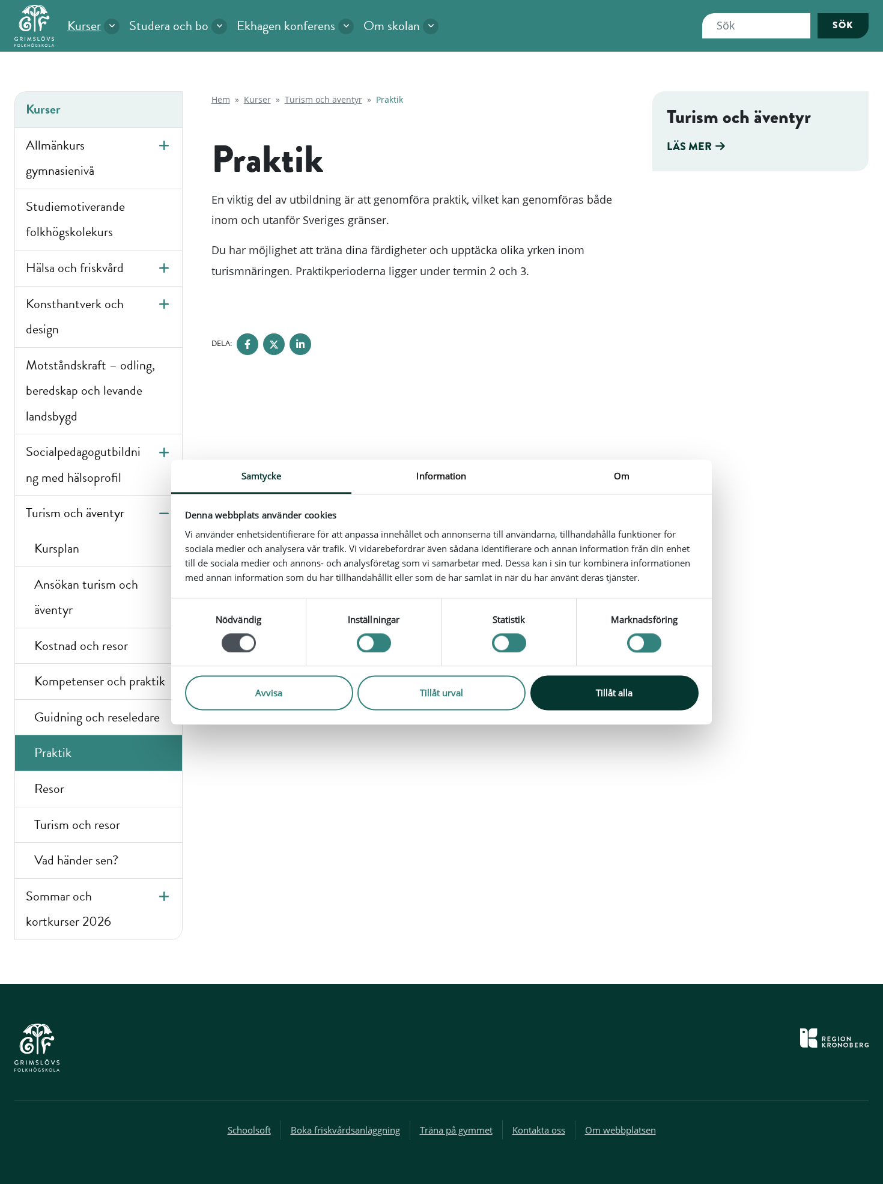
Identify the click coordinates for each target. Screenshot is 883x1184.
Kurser (84, 25)
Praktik (52, 752)
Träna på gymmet (456, 1130)
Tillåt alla (614, 693)
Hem (220, 99)
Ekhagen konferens (286, 25)
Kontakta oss (538, 1130)
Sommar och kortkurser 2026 (68, 909)
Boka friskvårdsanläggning (345, 1130)
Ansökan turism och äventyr (86, 597)
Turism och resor (77, 824)
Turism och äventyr (75, 513)
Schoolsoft (249, 1130)
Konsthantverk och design (75, 316)
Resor (49, 788)
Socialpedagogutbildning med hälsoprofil (83, 464)
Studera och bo (168, 25)
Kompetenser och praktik (99, 681)
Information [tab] (441, 476)
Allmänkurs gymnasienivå (60, 158)
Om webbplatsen (620, 1130)
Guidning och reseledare (97, 717)
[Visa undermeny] (112, 26)
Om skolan (391, 25)
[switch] (374, 642)
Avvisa (268, 693)
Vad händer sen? (76, 860)
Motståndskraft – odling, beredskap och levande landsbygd (90, 390)
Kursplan (56, 548)
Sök (843, 25)
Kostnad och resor (81, 645)
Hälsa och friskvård (75, 268)
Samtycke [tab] (261, 476)
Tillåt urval (441, 693)
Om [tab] (622, 476)
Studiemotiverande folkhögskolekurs (75, 219)
